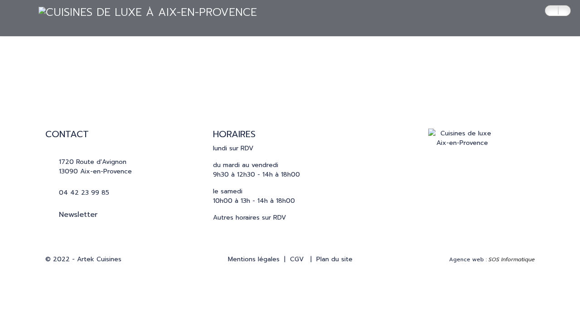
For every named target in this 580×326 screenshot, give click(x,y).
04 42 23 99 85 (84, 192)
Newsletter (78, 214)
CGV (297, 259)
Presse (220, 54)
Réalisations (166, 54)
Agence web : (492, 259)
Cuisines (109, 54)
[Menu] (535, 54)
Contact (332, 54)
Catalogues (274, 54)
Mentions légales (254, 259)
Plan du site (334, 259)
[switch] (558, 10)
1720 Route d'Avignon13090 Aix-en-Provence (95, 166)
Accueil (62, 54)
